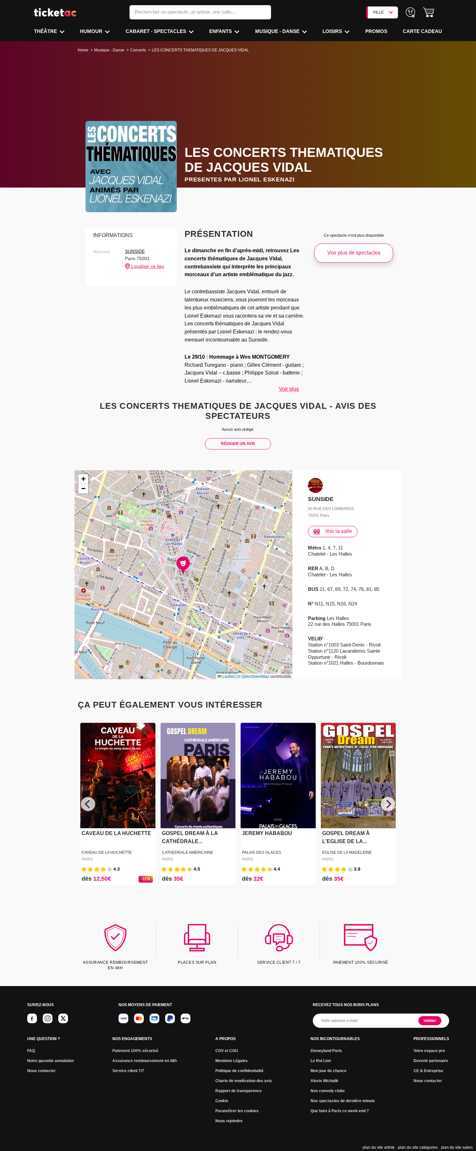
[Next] (388, 804)
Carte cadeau (422, 31)
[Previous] (88, 804)
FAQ (31, 1050)
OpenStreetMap (255, 676)
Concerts (138, 50)
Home (83, 50)
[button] (428, 12)
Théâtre (46, 31)
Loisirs (333, 31)
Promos (376, 31)
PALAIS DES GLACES (261, 852)
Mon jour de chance (328, 1071)
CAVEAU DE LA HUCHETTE (116, 833)
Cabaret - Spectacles (156, 31)
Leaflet (227, 676)
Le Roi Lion (321, 1061)
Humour (92, 31)
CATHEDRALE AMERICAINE (187, 852)
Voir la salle (338, 531)
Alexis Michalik (324, 1081)
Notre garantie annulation (50, 1061)
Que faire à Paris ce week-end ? (340, 1111)
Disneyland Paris (326, 1050)
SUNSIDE (135, 251)
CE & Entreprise (428, 1071)
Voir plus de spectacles (353, 252)
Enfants (221, 31)
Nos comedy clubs (328, 1091)
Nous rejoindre (229, 1121)
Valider (430, 1020)
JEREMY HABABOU (267, 833)
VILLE (378, 12)
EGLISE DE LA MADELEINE (347, 852)
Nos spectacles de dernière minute (343, 1101)
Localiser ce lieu (147, 266)
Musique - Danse (278, 31)
